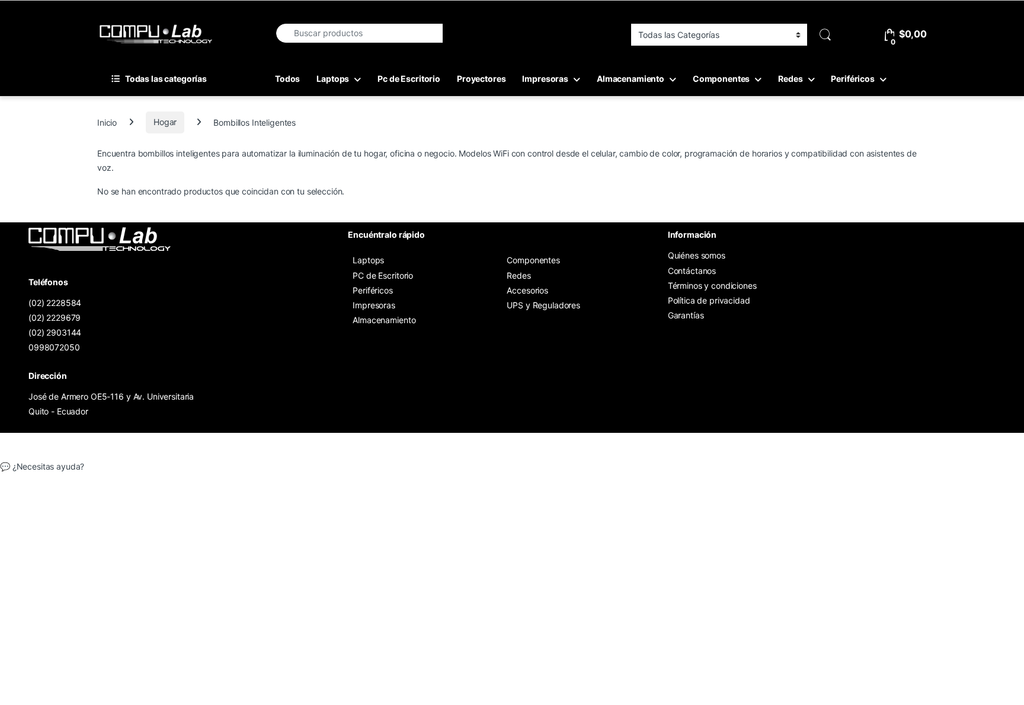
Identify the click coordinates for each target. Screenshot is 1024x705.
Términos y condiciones (712, 285)
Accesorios (527, 290)
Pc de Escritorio (408, 79)
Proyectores (481, 79)
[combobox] (359, 33)
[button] (512, 467)
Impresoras (545, 79)
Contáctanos (692, 271)
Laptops (332, 79)
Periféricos (852, 79)
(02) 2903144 (54, 332)
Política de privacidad (709, 300)
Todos (287, 79)
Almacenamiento (630, 79)
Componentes (721, 79)
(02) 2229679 (54, 317)
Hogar (165, 122)
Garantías (686, 315)
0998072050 (54, 347)
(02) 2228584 (54, 303)
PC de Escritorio (383, 275)
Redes (790, 79)
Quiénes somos (696, 255)
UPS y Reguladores (543, 305)
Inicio (107, 122)
